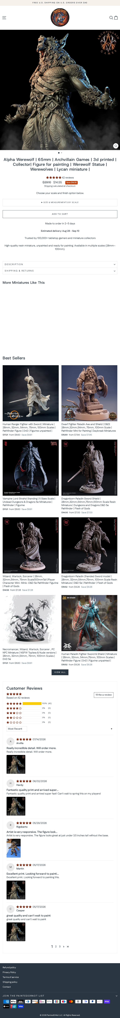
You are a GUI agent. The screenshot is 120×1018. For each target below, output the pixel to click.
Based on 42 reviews (18, 698)
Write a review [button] (104, 695)
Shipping (48, 186)
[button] (54, 178)
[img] (24, 739)
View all (60, 672)
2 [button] (56, 946)
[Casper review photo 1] (16, 931)
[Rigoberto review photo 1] (14, 848)
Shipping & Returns (19, 270)
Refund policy (9, 967)
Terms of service (11, 977)
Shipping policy (10, 982)
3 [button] (59, 946)
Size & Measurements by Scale (61, 202)
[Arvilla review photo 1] (16, 764)
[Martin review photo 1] (16, 890)
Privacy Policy (9, 972)
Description (14, 264)
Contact (7, 987)
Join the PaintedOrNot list (24, 995)
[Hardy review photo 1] (16, 806)
